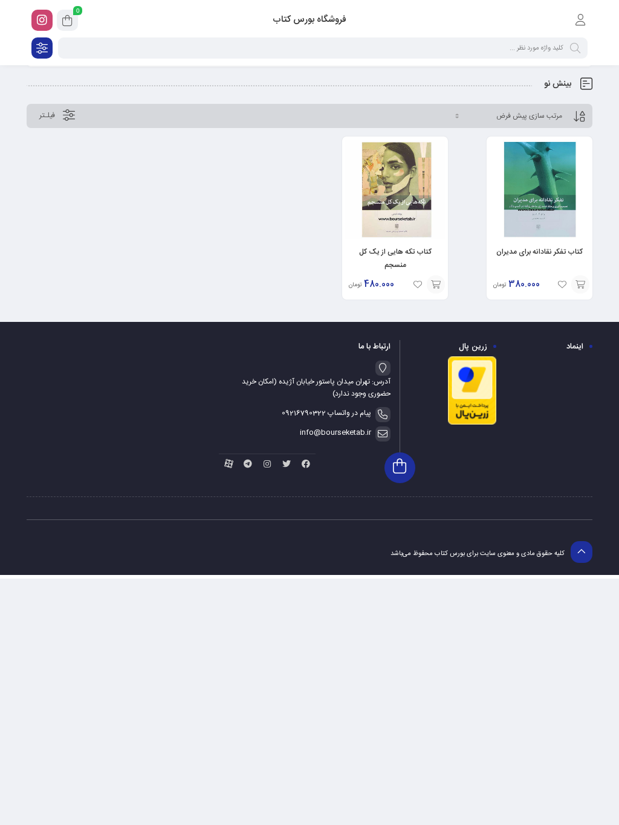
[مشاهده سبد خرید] (67, 22)
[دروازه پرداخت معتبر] (472, 423)
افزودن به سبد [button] (580, 284)
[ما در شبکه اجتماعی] (42, 20)
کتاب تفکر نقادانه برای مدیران (539, 252)
